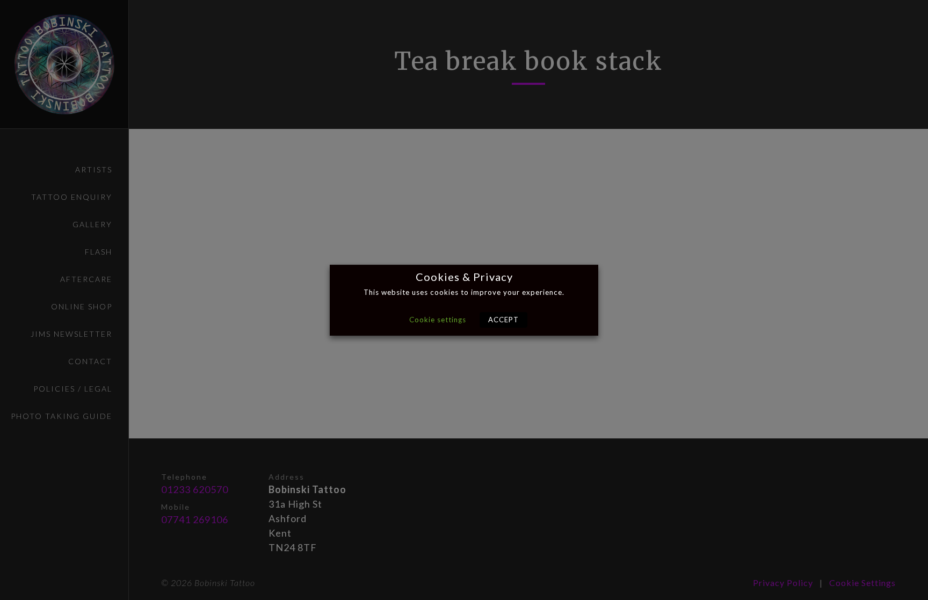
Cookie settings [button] (437, 319)
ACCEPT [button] (503, 319)
